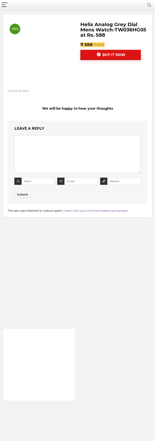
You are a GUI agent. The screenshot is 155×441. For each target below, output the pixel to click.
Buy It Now (113, 54)
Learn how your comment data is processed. (96, 210)
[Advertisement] (39, 365)
